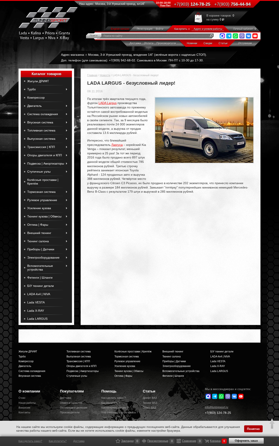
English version (120, 28)
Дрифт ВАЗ (150, 397)
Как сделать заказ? (30, 441)
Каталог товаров (46, 74)
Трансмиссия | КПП (41, 147)
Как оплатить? (58, 441)
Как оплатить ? (110, 402)
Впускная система (40, 122)
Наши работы (27, 402)
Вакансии (24, 407)
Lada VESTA (36, 302)
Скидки (208, 43)
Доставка (135, 43)
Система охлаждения (42, 114)
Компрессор (36, 97)
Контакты (24, 412)
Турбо (31, 89)
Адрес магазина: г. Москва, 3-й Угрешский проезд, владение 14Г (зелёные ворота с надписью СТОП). (134, 54)
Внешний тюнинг (39, 233)
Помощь (108, 391)
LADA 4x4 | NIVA (38, 294)
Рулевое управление (42, 200)
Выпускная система (41, 138)
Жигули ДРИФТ (38, 81)
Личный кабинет (243, 28)
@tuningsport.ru (216, 407)
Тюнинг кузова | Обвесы (44, 216)
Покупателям (72, 391)
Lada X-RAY (35, 310)
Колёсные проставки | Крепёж (42, 181)
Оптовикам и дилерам (73, 407)
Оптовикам (245, 43)
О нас (22, 397)
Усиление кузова (39, 208)
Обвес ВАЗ (149, 407)
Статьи (223, 43)
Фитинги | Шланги (40, 277)
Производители (166, 43)
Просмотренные (144, 441)
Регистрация (145, 28)
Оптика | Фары (37, 224)
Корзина (206, 441)
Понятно (253, 429)
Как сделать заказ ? (113, 397)
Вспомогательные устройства (40, 267)
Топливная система (41, 130)
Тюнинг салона (38, 241)
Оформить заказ (246, 440)
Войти (159, 28)
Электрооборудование (43, 257)
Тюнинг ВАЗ (150, 402)
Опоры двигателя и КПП (44, 155)
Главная (92, 75)
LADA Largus (108, 103)
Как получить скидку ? (114, 407)
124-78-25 (192, 4)
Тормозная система (41, 192)
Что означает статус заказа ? (118, 412)
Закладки (118, 441)
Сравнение (179, 441)
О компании (29, 391)
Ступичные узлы (39, 171)
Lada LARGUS (37, 318)
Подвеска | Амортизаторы (45, 163)
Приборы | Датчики (40, 249)
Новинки (192, 43)
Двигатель (34, 106)
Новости (105, 75)
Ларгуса (117, 144)
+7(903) (218, 412)
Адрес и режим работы (208, 28)
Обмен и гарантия (71, 402)
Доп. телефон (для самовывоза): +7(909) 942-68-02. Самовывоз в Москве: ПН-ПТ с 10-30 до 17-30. (132, 60)
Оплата (148, 43)
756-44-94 (232, 4)
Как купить (180, 28)
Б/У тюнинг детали (40, 286)
